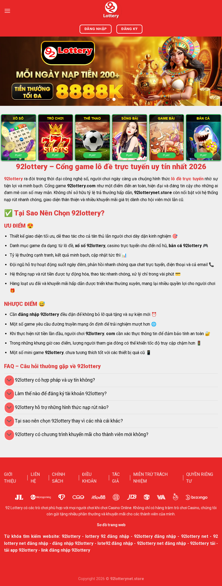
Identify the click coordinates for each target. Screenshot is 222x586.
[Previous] (11, 71)
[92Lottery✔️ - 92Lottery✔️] (111, 11)
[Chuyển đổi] (9, 381)
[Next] (211, 71)
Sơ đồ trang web (111, 525)
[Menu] (7, 10)
